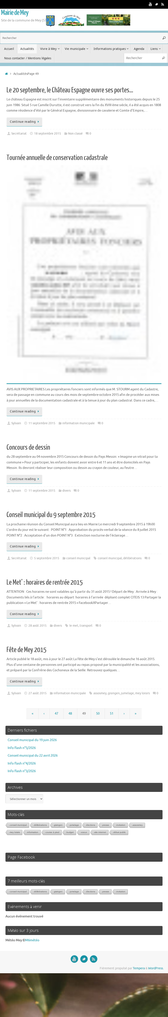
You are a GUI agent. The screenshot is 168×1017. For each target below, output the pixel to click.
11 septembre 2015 (41, 423)
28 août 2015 (37, 626)
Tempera (139, 968)
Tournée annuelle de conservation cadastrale (57, 158)
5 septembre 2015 (46, 558)
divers (66, 491)
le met (73, 626)
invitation (120, 825)
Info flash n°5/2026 (22, 748)
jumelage (127, 693)
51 (111, 714)
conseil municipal (78, 558)
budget (70, 832)
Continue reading (23, 122)
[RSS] (163, 4)
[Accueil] (6, 74)
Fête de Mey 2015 (26, 650)
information (32, 832)
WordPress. (156, 968)
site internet (100, 832)
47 (56, 714)
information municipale (78, 423)
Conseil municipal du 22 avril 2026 (33, 756)
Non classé (75, 133)
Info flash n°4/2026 (22, 763)
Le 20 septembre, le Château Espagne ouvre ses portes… (70, 90)
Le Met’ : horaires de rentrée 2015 (45, 582)
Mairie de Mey (14, 13)
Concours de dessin (28, 447)
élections (90, 825)
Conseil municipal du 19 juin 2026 (32, 740)
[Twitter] (157, 4)
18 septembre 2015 (47, 133)
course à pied (52, 832)
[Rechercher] (164, 38)
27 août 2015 (37, 693)
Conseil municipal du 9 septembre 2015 (51, 515)
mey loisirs (142, 693)
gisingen (114, 693)
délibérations (132, 558)
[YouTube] (150, 4)
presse (105, 825)
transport (86, 626)
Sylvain (16, 423)
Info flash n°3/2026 (22, 771)
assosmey (100, 693)
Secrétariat (19, 133)
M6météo (32, 940)
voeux (84, 832)
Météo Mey (13, 940)
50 (98, 714)
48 (70, 714)
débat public (119, 832)
